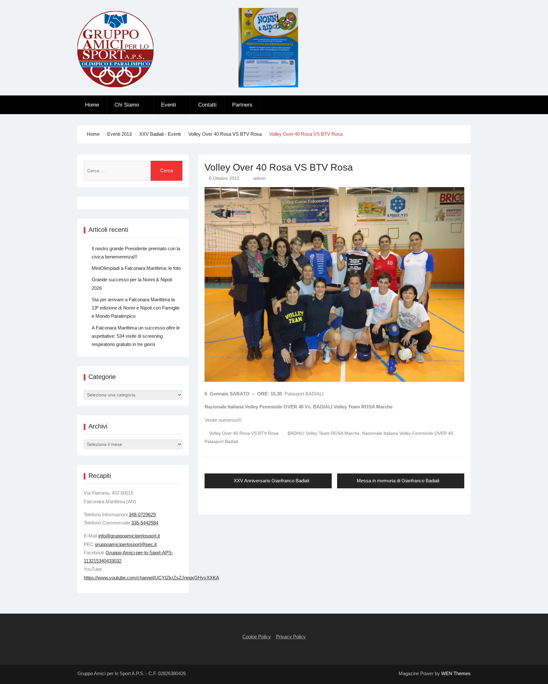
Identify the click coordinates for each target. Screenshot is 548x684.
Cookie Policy (256, 636)
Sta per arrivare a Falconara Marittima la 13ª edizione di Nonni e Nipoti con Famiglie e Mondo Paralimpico (135, 308)
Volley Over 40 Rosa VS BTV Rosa (243, 433)
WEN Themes (456, 673)
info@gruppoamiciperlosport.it (129, 535)
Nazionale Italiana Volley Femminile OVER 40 (407, 433)
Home (92, 105)
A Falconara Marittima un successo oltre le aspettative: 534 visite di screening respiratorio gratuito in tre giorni (136, 336)
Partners (242, 105)
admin (259, 178)
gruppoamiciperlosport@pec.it (126, 544)
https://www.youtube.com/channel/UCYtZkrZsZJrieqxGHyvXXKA (151, 577)
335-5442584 (144, 522)
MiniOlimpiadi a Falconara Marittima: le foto (136, 268)
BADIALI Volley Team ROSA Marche (324, 433)
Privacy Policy (291, 636)
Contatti (207, 105)
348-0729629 (142, 514)
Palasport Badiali (221, 441)
